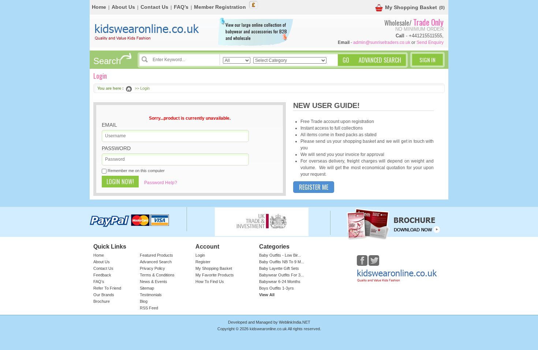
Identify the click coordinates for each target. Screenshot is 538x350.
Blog (143, 301)
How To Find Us (209, 281)
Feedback (102, 275)
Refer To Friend (107, 288)
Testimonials (151, 295)
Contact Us (154, 7)
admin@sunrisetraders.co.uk (381, 42)
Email (109, 125)
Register (202, 262)
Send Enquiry (430, 42)
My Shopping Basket (411, 7)
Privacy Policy (152, 268)
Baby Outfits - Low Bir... (280, 255)
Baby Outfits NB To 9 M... (281, 262)
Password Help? (160, 182)
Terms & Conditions (157, 275)
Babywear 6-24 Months (279, 281)
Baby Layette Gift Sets (279, 268)
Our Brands (103, 295)
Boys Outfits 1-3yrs (276, 288)
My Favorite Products (214, 275)
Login (200, 255)
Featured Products (156, 255)
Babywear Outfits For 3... (281, 275)
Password (116, 148)
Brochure (101, 301)
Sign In (427, 60)
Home (99, 7)
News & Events (153, 281)
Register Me (313, 187)
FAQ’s (181, 7)
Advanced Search (156, 262)
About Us (123, 7)
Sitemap (147, 288)
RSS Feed (149, 308)
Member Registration (220, 7)
